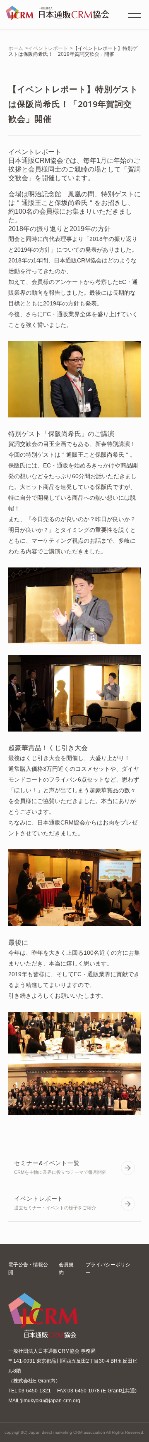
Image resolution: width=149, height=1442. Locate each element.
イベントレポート (48, 48)
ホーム (15, 48)
